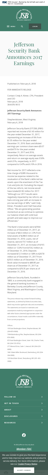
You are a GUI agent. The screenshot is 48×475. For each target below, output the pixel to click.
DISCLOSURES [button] (11, 416)
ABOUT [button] (7, 410)
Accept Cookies (24, 470)
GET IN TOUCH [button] (11, 403)
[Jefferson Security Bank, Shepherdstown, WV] (24, 14)
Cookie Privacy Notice (27, 464)
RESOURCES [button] (10, 422)
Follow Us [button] (10, 397)
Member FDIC (24, 449)
